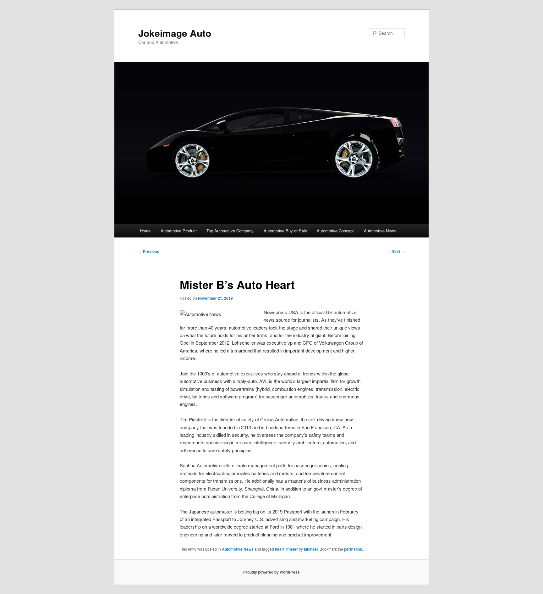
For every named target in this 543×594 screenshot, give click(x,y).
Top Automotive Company (230, 231)
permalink (353, 549)
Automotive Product (179, 231)
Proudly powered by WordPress (271, 572)
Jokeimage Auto (174, 33)
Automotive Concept (335, 231)
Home (145, 231)
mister (292, 549)
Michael (311, 549)
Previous (148, 251)
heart (279, 549)
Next (398, 251)
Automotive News (380, 231)
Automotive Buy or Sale (285, 231)
